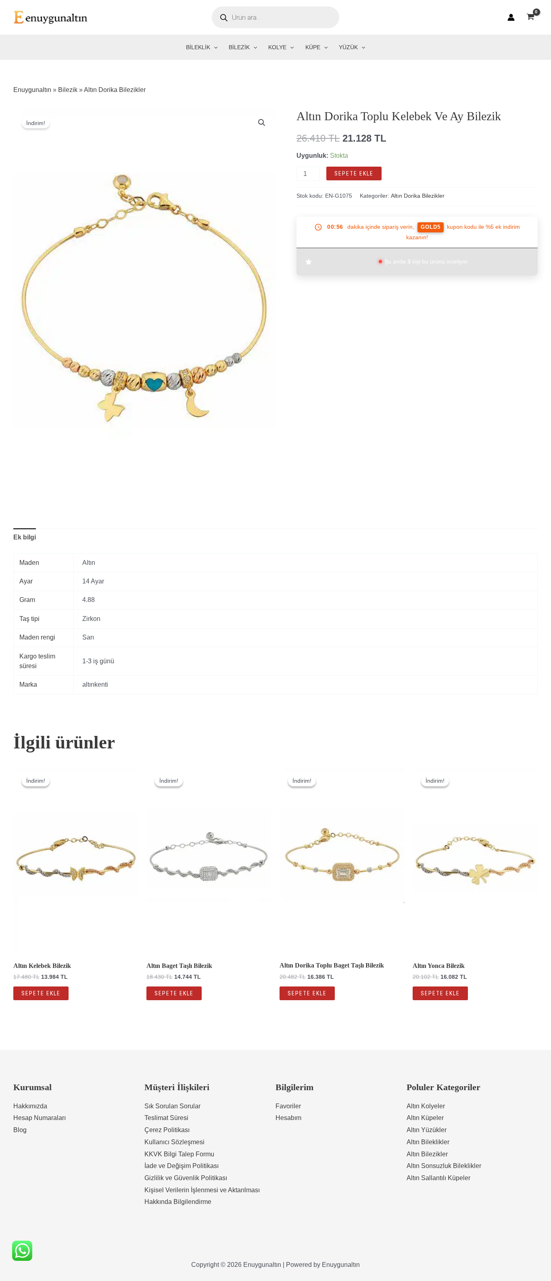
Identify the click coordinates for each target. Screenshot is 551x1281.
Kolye (277, 47)
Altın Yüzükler (427, 1129)
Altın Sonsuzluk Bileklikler (444, 1165)
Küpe (312, 47)
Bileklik (198, 47)
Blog (20, 1129)
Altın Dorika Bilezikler (115, 89)
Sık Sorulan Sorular (172, 1106)
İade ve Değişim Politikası (181, 1165)
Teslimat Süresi (166, 1117)
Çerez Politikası (167, 1129)
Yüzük (348, 47)
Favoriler (288, 1106)
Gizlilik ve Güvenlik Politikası (185, 1177)
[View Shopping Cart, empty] (530, 17)
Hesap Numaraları (39, 1117)
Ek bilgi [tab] (24, 537)
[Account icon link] (511, 17)
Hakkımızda (30, 1106)
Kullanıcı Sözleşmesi (174, 1142)
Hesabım (288, 1117)
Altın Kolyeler (426, 1106)
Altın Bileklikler (428, 1142)
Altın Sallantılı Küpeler (438, 1177)
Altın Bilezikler (427, 1154)
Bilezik (239, 47)
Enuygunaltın (32, 89)
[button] (262, 122)
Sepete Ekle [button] (41, 993)
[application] (213, 47)
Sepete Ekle (354, 173)
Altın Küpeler (425, 1117)
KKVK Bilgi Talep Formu (179, 1154)
